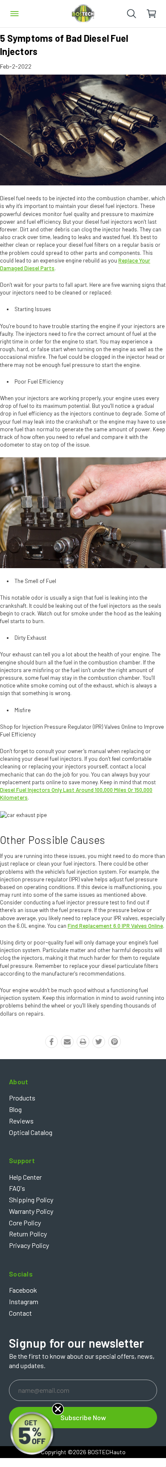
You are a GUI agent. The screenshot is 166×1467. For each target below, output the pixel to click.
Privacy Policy (29, 1245)
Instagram (23, 1301)
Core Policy (25, 1223)
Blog (15, 1109)
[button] (33, 1434)
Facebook (23, 1290)
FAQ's (17, 1188)
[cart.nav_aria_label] (156, 13)
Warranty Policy (31, 1211)
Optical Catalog (30, 1132)
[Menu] (14, 13)
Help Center (25, 1177)
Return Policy (28, 1234)
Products (22, 1098)
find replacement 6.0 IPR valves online (115, 925)
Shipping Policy (31, 1200)
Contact (20, 1313)
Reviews (21, 1121)
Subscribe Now (83, 1417)
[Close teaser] (58, 1409)
